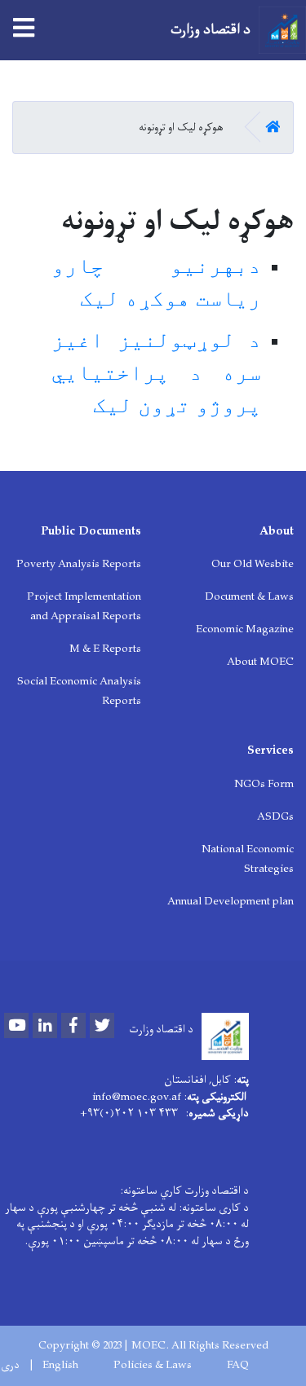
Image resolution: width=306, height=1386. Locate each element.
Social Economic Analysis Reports (79, 691)
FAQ (238, 1365)
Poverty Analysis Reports (78, 564)
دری (10, 1365)
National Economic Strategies (248, 859)
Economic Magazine (245, 629)
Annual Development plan (230, 901)
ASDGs (275, 817)
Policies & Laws (152, 1365)
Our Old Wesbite (252, 564)
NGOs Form (264, 784)
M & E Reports (105, 649)
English (60, 1365)
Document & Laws (249, 597)
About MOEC (260, 662)
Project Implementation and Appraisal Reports (84, 607)
